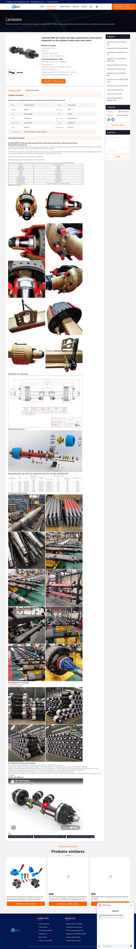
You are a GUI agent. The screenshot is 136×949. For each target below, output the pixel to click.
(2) (117, 80)
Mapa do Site (43, 937)
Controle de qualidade (45, 930)
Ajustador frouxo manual (73, 940)
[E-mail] (113, 119)
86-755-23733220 (52, 2)
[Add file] (99, 946)
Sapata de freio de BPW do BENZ (76, 934)
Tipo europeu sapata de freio (74, 930)
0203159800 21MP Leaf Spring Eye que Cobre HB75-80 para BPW (25, 898)
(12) (117, 65)
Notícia (76, 6)
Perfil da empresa (44, 924)
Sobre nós (64, 6)
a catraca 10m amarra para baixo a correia (80, 836)
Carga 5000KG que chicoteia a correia (20, 836)
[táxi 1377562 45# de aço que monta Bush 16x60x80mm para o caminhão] (68, 877)
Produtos (51, 6)
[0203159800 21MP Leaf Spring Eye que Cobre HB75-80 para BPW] (26, 877)
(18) (116, 60)
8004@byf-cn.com (38, 2)
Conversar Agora (118, 125)
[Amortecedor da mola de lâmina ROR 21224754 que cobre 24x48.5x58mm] (110, 877)
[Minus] (131, 905)
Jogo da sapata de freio (73, 937)
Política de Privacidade (45, 940)
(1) (117, 86)
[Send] (131, 946)
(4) (117, 53)
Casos (84, 6)
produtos (16, 24)
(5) (116, 69)
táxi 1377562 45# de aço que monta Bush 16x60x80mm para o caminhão (67, 898)
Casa (42, 6)
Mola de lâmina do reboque (74, 924)
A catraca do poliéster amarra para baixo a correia (50, 836)
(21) (117, 43)
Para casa (9, 24)
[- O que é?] (109, 120)
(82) (115, 99)
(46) (116, 74)
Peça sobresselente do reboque (29, 24)
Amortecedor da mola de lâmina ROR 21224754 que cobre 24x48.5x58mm (108, 898)
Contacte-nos (43, 934)
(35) (114, 94)
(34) (117, 48)
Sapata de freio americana (74, 927)
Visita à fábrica (43, 927)
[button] (9, 880)
